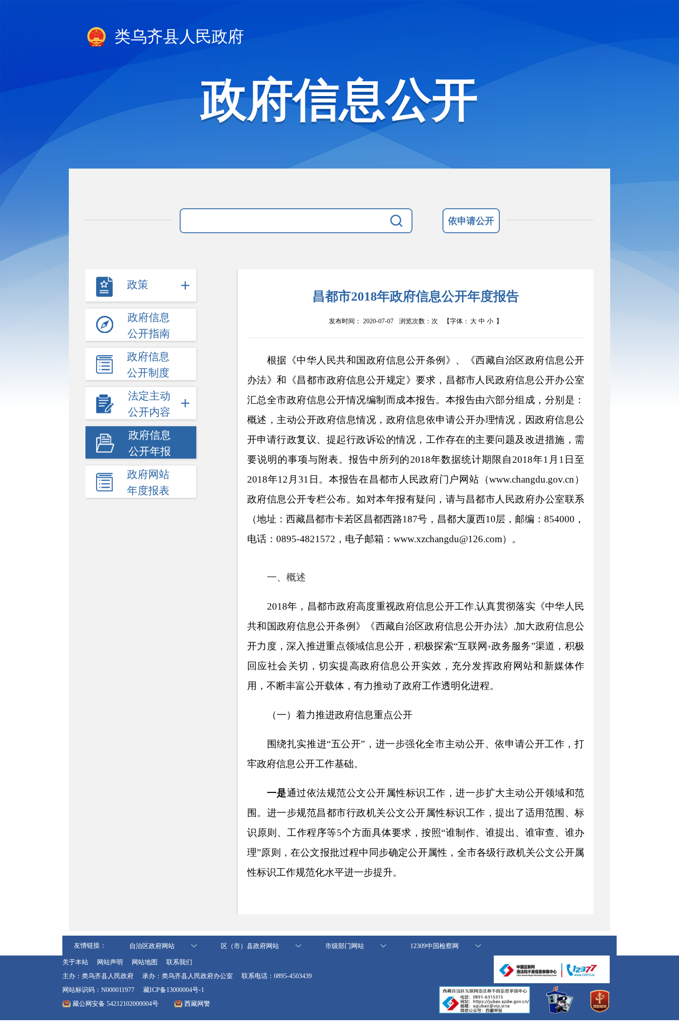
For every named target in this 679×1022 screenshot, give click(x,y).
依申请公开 (471, 221)
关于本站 (75, 962)
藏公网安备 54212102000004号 (115, 1003)
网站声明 (110, 962)
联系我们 (179, 962)
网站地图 (145, 962)
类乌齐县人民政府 (177, 37)
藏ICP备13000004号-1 (173, 989)
